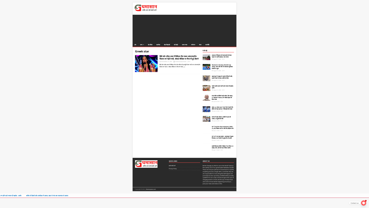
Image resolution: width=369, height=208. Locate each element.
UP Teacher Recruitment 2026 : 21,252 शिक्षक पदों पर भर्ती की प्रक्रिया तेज (223, 127)
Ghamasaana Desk (180, 61)
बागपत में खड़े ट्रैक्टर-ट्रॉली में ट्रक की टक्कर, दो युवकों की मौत (221, 118)
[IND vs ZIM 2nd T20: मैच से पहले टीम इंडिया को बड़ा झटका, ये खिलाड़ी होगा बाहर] (206, 111)
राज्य (141, 45)
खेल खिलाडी (167, 45)
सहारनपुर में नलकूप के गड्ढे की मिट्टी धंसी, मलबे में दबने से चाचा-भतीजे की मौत (222, 77)
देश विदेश (150, 45)
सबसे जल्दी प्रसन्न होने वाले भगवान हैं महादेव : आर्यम (223, 87)
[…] (184, 67)
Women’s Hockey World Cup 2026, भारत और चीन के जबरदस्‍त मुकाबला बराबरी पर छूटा (222, 66)
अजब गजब (184, 45)
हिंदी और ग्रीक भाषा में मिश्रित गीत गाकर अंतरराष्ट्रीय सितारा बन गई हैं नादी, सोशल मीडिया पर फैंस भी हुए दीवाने (179, 57)
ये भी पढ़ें (205, 50)
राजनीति (207, 45)
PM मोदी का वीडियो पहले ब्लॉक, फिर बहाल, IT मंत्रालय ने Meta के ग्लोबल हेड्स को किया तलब (222, 97)
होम (135, 45)
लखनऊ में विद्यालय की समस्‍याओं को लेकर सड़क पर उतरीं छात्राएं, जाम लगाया (222, 56)
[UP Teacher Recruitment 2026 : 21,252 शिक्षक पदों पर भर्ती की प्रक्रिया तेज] (206, 130)
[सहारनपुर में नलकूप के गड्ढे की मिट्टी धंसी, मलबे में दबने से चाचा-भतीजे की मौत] (206, 80)
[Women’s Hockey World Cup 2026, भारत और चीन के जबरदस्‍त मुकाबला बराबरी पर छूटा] (206, 69)
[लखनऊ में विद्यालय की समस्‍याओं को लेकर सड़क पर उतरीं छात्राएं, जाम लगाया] (206, 59)
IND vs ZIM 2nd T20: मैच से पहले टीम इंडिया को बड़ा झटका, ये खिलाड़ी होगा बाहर (222, 108)
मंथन (200, 45)
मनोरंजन (193, 45)
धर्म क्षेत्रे (176, 45)
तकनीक (158, 45)
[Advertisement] (184, 28)
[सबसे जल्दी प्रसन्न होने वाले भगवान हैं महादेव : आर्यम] (206, 90)
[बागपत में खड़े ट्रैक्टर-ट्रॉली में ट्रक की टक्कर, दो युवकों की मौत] (206, 121)
